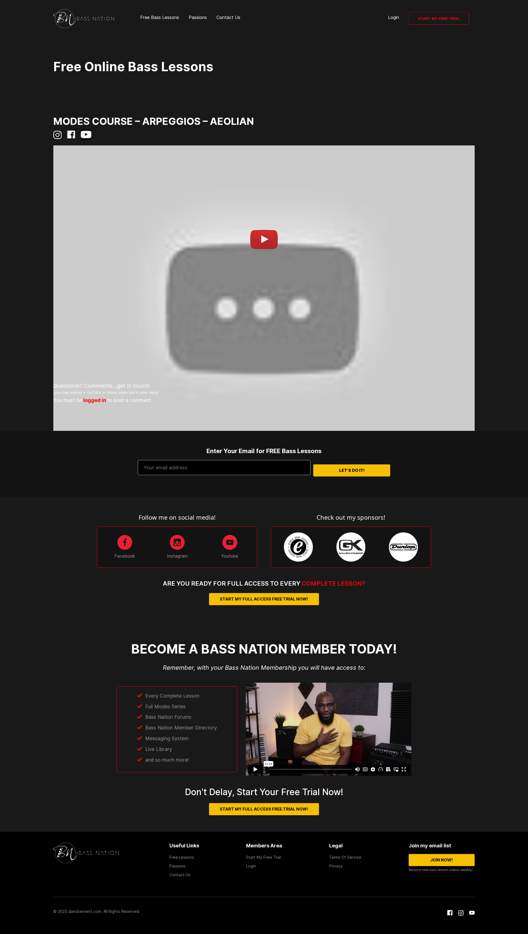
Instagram (177, 556)
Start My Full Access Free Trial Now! (264, 599)
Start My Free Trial (439, 18)
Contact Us (228, 17)
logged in (94, 400)
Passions (198, 17)
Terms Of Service (345, 857)
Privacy (336, 866)
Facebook (124, 556)
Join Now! (441, 860)
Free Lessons (181, 857)
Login (393, 17)
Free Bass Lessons (159, 17)
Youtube (229, 556)
